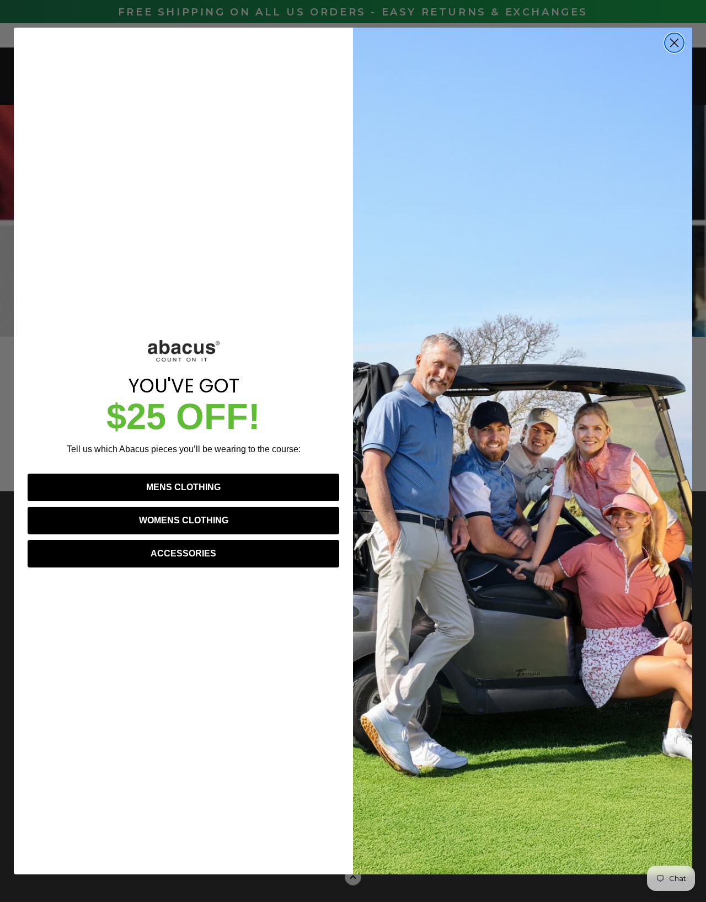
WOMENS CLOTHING (183, 520)
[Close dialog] (674, 42)
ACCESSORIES (183, 553)
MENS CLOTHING (183, 487)
